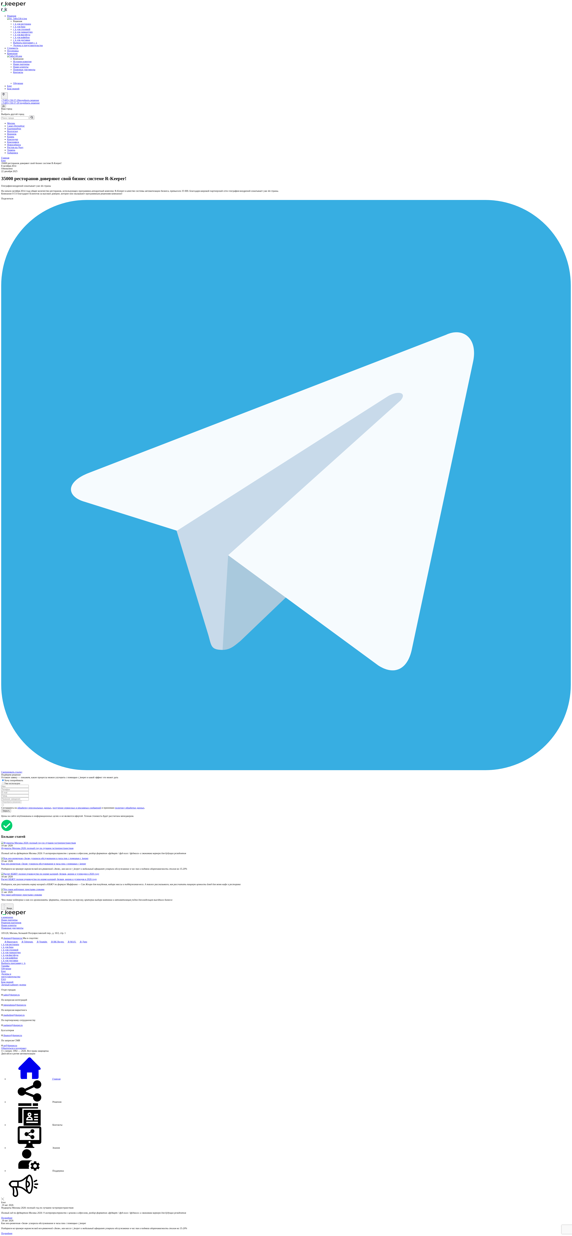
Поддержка (13, 51)
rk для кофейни (21, 37)
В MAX (71, 941)
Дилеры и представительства (28, 45)
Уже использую (12, 783)
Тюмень (11, 150)
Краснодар (12, 139)
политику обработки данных (129, 808)
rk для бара (19, 26)
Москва (11, 123)
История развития (22, 61)
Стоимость (12, 48)
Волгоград (12, 131)
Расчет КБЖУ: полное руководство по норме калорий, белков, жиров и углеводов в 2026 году (49, 879)
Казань (10, 136)
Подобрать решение (11, 802)
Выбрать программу (25, 42)
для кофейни (9, 958)
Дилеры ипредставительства (10, 975)
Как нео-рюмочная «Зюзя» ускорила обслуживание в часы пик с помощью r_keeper (43, 863)
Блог (9, 86)
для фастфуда (9, 955)
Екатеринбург (14, 128)
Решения (11, 16)
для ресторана (10, 944)
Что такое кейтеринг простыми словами (21, 894)
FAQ (3, 979)
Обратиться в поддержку (14, 1048)
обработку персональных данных (34, 808)
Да (3, 106)
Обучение (18, 83)
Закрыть (6, 811)
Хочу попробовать (14, 780)
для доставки (9, 960)
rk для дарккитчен (23, 32)
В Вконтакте (11, 941)
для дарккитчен (11, 952)
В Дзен (83, 941)
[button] (34, 1102)
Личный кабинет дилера (13, 984)
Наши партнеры (21, 64)
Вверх (9, 908)
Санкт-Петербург (16, 126)
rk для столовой (21, 29)
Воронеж (11, 134)
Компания (12, 53)
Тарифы (5, 966)
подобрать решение (29, 100)
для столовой (9, 950)
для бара (7, 947)
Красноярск (13, 142)
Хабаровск (12, 152)
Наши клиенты (20, 67)
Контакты (18, 72)
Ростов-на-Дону (15, 147)
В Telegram (27, 941)
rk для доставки (21, 40)
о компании (7, 917)
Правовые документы (24, 69)
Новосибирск (14, 144)
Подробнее (6, 1218)
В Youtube (42, 941)
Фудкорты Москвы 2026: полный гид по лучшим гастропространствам (37, 848)
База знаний (13, 88)
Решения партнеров (11, 922)
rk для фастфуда (21, 34)
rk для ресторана (22, 24)
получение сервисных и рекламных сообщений (77, 808)
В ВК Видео (57, 941)
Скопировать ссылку (11, 772)
